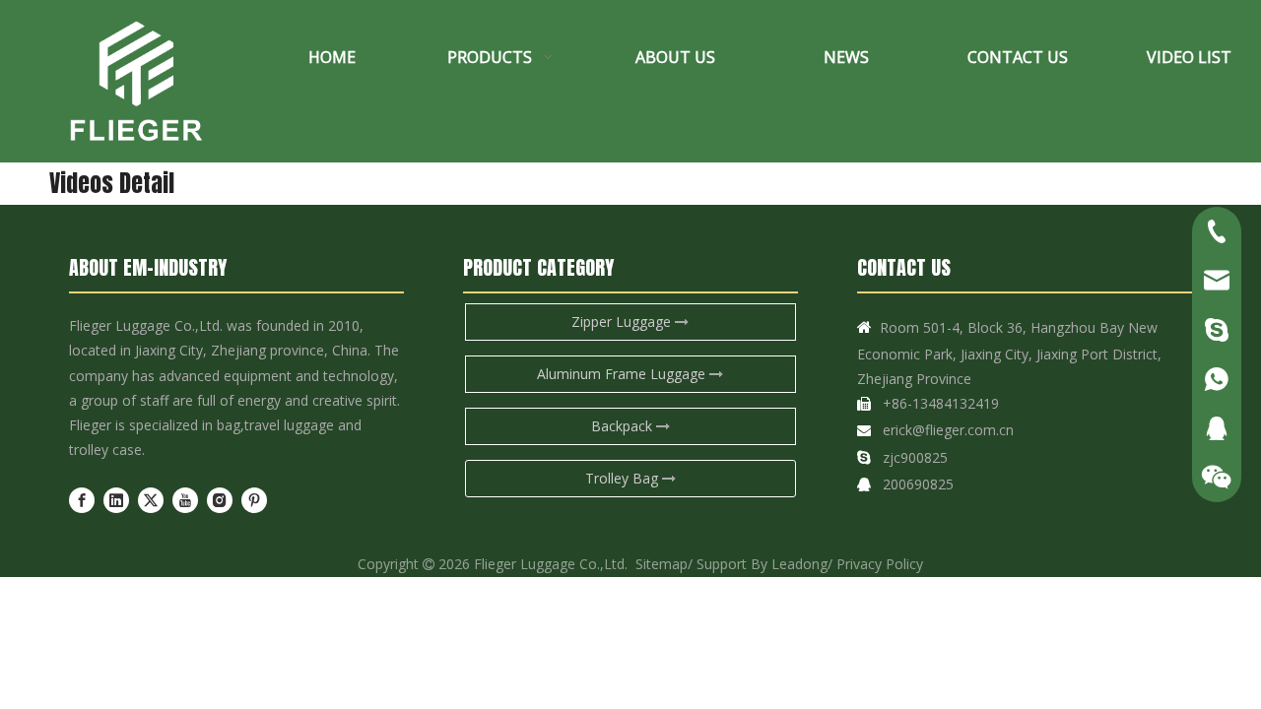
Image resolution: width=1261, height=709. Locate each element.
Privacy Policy (879, 563)
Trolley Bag (623, 478)
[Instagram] (219, 500)
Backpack (623, 426)
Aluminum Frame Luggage (623, 373)
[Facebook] (82, 500)
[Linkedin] (116, 500)
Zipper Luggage (623, 321)
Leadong (799, 563)
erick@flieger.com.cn (948, 429)
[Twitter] (151, 500)
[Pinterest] (254, 500)
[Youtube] (185, 500)
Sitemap (661, 563)
